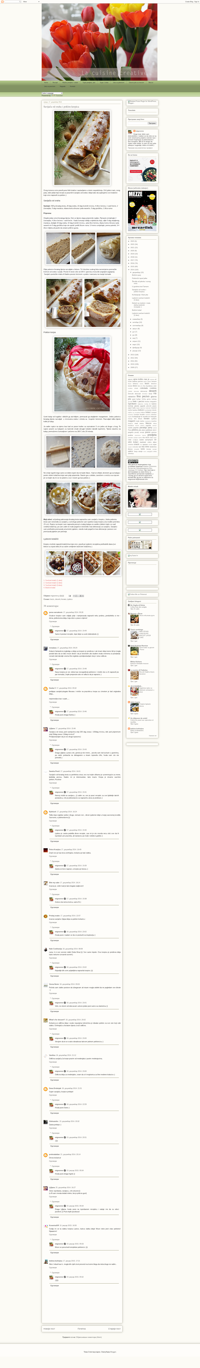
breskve (153, 383)
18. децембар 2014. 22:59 (77, 1104)
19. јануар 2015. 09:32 (75, 1277)
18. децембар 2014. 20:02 (76, 1020)
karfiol (130, 410)
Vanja (136, 451)
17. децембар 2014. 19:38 (77, 899)
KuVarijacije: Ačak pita (140, 295)
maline (142, 421)
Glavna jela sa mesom (136, 82)
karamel (153, 408)
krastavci (130, 414)
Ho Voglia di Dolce (137, 605)
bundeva (149, 386)
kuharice (148, 414)
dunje (150, 394)
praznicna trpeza (140, 435)
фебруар (136, 348)
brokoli (130, 386)
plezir (154, 430)
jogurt (130, 408)
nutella (130, 428)
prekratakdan (54, 1154)
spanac (145, 444)
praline (130, 435)
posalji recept (139, 432)
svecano (135, 447)
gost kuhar (136, 399)
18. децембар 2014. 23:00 (77, 1038)
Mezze (151, 82)
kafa (134, 408)
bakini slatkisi (147, 381)
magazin (131, 421)
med (136, 423)
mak (137, 421)
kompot (154, 412)
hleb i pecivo (138, 401)
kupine (130, 416)
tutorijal (154, 449)
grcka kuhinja (151, 399)
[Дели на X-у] (78, 596)
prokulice (130, 437)
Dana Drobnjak (55, 1088)
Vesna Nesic (54, 984)
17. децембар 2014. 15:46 (66, 728)
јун (134, 335)
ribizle (147, 437)
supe (154, 444)
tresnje (148, 449)
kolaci (148, 412)
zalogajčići (150, 451)
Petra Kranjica (55, 849)
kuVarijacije (136, 416)
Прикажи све (152, 735)
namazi (154, 425)
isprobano (132, 404)
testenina (153, 447)
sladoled (143, 442)
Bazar (129, 383)
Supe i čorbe (104, 82)
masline (153, 421)
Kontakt (72, 86)
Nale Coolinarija (55, 949)
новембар (137, 319)
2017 (133, 260)
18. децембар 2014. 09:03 (70, 984)
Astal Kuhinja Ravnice (139, 646)
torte (143, 449)
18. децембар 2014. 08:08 (73, 949)
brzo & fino (141, 386)
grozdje (130, 401)
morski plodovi (139, 425)
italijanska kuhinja (143, 404)
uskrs (130, 451)
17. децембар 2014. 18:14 (70, 883)
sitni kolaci (133, 442)
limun (140, 419)
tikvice (130, 449)
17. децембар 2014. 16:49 (71, 849)
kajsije (138, 408)
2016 (133, 263)
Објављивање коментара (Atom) (89, 1337)
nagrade (148, 425)
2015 (133, 266)
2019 (133, 254)
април (135, 341)
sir (155, 440)
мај (134, 338)
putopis (136, 437)
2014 (133, 270)
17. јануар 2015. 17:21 (71, 1261)
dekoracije (143, 391)
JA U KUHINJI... (136, 686)
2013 (133, 355)
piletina (135, 430)
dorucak (138, 394)
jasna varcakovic (55, 612)
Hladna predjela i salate (70, 82)
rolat (129, 440)
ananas (152, 379)
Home (46, 82)
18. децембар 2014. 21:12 (66, 1055)
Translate (59, 95)
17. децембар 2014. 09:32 (66, 688)
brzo (135, 386)
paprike (136, 428)
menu (142, 423)
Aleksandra (54, 1121)
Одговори (53, 621)
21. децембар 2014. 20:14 (70, 1154)
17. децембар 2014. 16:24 (67, 812)
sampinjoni (149, 440)
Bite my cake (54, 883)
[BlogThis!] (76, 596)
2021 (133, 247)
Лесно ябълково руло (147, 615)
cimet (136, 388)
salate (141, 440)
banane (154, 381)
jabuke (136, 406)
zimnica (131, 453)
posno (147, 432)
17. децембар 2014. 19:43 (77, 749)
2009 (133, 367)
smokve (130, 444)
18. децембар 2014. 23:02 (77, 932)
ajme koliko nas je (141, 379)
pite (140, 430)
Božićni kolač (137, 310)
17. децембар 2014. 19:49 (77, 631)
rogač (154, 437)
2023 (133, 241)
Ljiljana (52, 728)
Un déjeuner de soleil (138, 718)
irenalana (52, 648)
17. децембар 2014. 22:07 (70, 916)
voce (144, 451)
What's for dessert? (57, 1020)
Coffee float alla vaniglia (138, 607)
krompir (136, 414)
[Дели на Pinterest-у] (83, 596)
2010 (133, 364)
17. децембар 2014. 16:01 (70, 771)
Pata (129, 430)
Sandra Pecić (54, 771)
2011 (132, 361)
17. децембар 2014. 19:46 (77, 711)
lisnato (63, 599)
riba (143, 437)
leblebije (130, 418)
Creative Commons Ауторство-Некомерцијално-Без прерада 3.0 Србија (142, 468)
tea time (145, 447)
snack (136, 444)
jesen (154, 406)
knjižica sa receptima (134, 412)
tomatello (136, 449)
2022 (133, 244)
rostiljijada (135, 439)
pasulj (154, 427)
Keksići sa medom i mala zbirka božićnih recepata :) (141, 305)
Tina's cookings (136, 629)
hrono (147, 401)
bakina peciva (137, 381)
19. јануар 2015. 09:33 (75, 1244)
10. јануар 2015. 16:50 (68, 1225)
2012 (133, 358)
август (135, 329)
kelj (146, 410)
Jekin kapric (135, 702)
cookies (153, 388)
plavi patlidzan (147, 430)
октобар (136, 322)
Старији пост (114, 1329)
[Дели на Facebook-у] (81, 596)
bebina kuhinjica (55, 1261)
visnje (140, 451)
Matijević (130, 423)
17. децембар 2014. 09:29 (67, 648)
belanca (135, 383)
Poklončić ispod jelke (139, 278)
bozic (52, 599)
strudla (150, 444)
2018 (133, 257)
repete (140, 437)
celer (154, 386)
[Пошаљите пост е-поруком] (69, 596)
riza (151, 437)
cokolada (144, 388)
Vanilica (52, 1055)
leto (135, 419)
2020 (133, 251)
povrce (154, 432)
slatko (149, 442)
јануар (135, 351)
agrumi (130, 379)
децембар (137, 272)
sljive (154, 442)
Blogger (113, 1352)
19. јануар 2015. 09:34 (75, 1170)
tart (140, 447)
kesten (149, 410)
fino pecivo (143, 396)
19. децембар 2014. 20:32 (69, 1121)
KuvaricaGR (54, 1225)
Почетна (82, 1329)
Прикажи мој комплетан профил (140, 148)
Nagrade (62, 86)
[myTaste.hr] (133, 555)
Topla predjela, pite (89, 82)
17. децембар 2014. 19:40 (77, 830)
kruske (142, 414)
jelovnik (149, 406)
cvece (130, 391)
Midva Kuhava (136, 662)
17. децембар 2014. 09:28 (73, 612)
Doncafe (131, 394)
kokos (143, 412)
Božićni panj (136, 275)
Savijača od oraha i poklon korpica (139, 291)
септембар (137, 325)
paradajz (143, 427)
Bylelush (52, 812)
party (150, 427)
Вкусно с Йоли (136, 614)
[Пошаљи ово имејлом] (74, 596)
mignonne (59, 631)
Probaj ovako (54, 916)
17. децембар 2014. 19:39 (77, 866)
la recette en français (148, 416)
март (135, 344)
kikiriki (154, 410)
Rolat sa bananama (136, 730)
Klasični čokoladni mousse (139, 663)
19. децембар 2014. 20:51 (77, 1137)
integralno (153, 401)
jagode (142, 406)
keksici (141, 410)
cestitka (130, 388)
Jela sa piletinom (118, 82)
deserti (57, 599)
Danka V (52, 688)
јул (134, 332)
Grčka (144, 399)
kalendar (148, 408)
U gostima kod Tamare (140, 286)
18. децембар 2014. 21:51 (72, 1088)
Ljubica (69, 599)
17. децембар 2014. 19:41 (77, 792)
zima (154, 451)
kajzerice (142, 408)
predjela (152, 434)
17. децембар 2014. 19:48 (77, 669)
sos (141, 444)
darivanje (136, 391)
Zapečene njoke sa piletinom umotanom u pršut (146, 690)
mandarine (148, 421)
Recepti (55, 82)
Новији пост (49, 1329)
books (141, 383)
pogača (130, 432)
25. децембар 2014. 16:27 (66, 1187)
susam (130, 447)
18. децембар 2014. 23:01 (77, 1003)
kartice (135, 410)
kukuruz (153, 414)
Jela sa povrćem (49, 86)
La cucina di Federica (138, 670)
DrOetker (144, 393)
